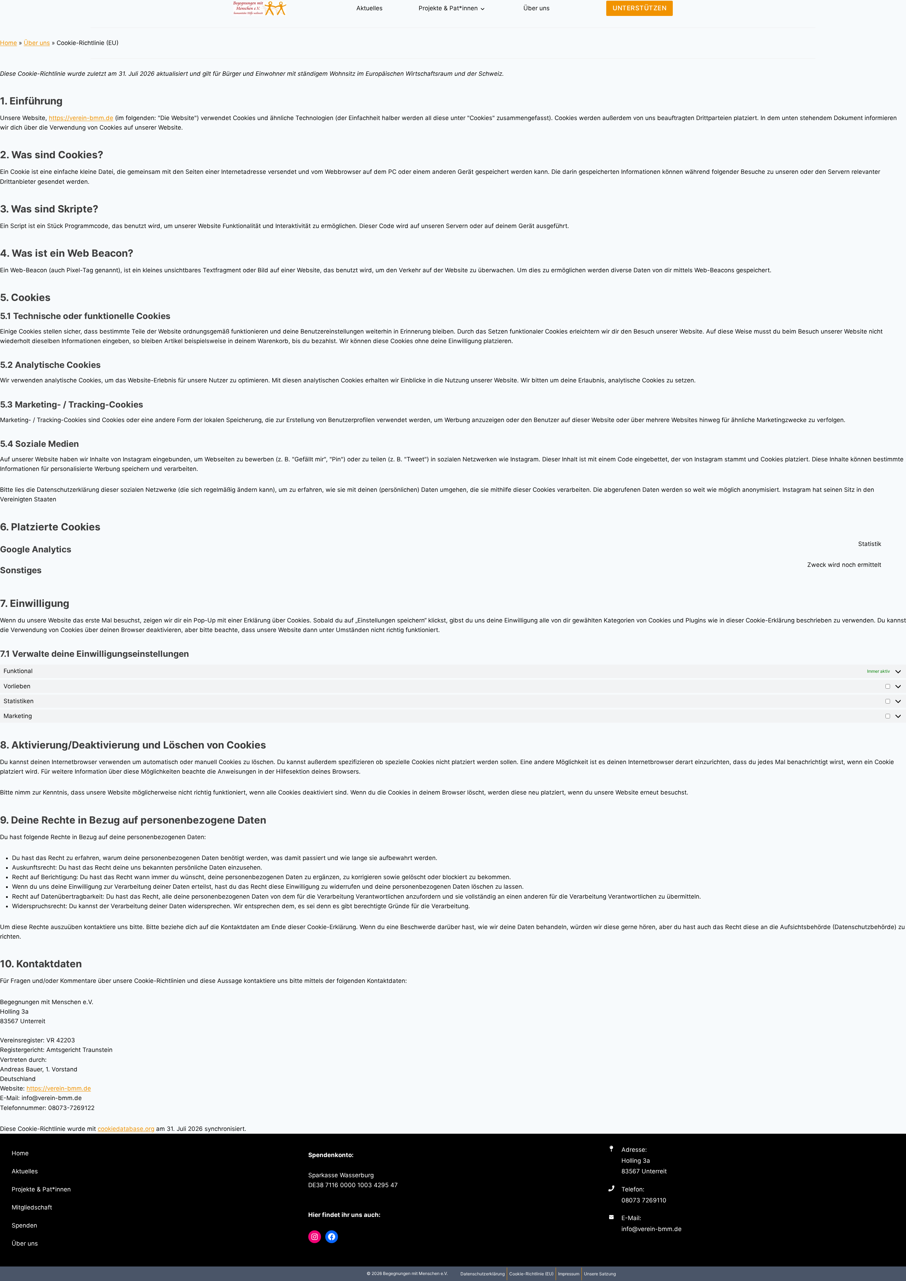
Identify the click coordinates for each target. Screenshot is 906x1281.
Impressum (568, 1273)
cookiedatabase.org (126, 1128)
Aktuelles (369, 8)
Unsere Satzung (600, 1273)
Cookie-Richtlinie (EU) (531, 1273)
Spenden (24, 1225)
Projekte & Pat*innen (448, 8)
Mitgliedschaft (32, 1207)
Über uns (536, 8)
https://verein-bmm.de (81, 117)
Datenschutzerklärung (482, 1273)
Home (8, 42)
